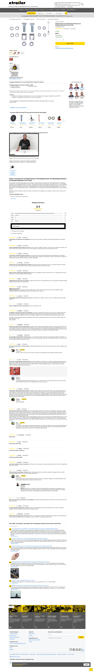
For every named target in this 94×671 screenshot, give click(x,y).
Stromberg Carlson (59, 21)
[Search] (57, 4)
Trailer (36, 9)
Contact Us (12, 639)
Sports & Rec (29, 9)
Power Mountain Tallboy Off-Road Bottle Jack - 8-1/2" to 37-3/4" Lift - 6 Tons (32, 123)
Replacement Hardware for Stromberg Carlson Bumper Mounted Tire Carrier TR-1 (30, 585)
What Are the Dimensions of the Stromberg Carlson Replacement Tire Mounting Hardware (32, 546)
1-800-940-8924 (34, 6)
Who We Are (32, 633)
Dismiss (86, 664)
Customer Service (59, 7)
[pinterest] (77, 650)
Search (30, 641)
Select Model (58, 13)
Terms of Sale (71, 654)
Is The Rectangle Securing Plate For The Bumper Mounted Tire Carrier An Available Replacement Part (35, 528)
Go (66, 13)
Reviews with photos (17, 233)
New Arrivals (71, 9)
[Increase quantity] (63, 40)
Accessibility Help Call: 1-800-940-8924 (19, 654)
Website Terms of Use (15, 656)
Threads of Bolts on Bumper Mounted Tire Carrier (23, 580)
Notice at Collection (62, 654)
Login (11, 647)
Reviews (66, 28)
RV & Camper (50, 9)
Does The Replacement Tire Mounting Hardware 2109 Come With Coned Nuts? (30, 538)
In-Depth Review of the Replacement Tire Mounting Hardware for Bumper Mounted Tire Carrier (12, 173)
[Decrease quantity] (56, 40)
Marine (57, 9)
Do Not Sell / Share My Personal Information (46, 654)
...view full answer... (14, 535)
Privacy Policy (32, 654)
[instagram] (80, 650)
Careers (31, 635)
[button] (63, 121)
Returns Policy (13, 635)
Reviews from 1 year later (18, 231)
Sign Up (11, 649)
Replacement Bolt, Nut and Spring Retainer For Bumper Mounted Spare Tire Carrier (30, 561)
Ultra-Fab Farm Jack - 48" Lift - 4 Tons (42, 123)
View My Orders (13, 633)
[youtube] (82, 650)
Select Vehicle (31, 13)
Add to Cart (70, 43)
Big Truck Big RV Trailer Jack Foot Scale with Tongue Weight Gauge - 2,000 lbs (60, 123)
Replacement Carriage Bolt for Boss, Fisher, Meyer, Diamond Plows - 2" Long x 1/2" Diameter (23, 123)
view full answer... (14, 543)
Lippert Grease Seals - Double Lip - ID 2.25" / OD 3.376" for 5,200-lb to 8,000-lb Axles (51, 123)
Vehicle (42, 9)
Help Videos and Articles (34, 639)
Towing (21, 9)
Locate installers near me (14, 78)
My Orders (70, 7)
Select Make (49, 13)
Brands (63, 9)
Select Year (40, 13)
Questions (73, 28)
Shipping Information (14, 637)
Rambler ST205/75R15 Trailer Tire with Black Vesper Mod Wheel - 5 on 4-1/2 (13, 123)
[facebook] (74, 650)
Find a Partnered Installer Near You (18, 643)
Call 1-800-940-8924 (18, 665)
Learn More (13, 198)
